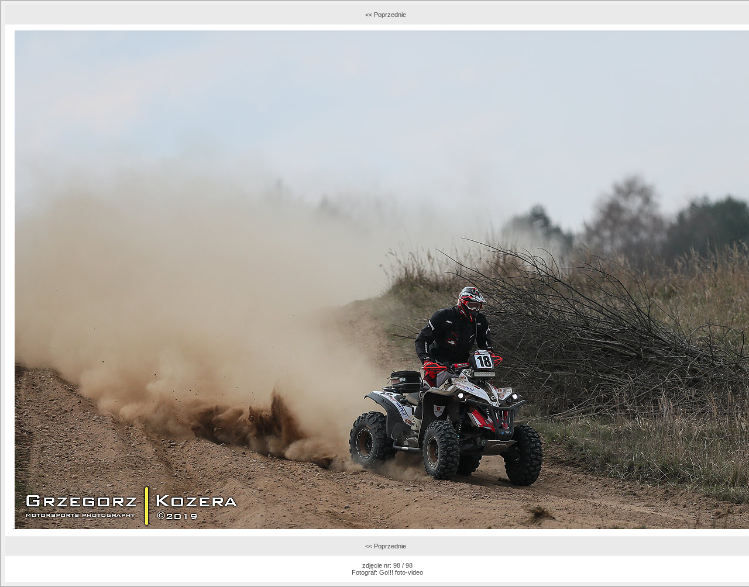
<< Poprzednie (385, 14)
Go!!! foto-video (401, 572)
